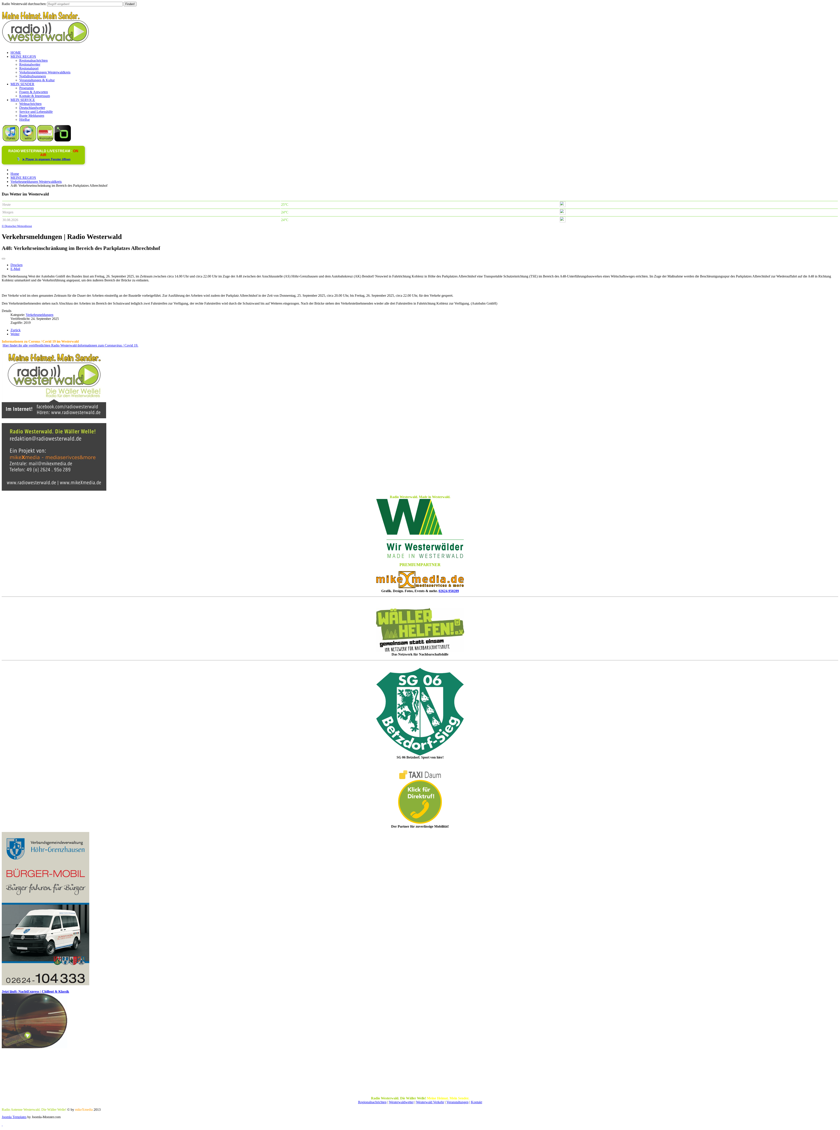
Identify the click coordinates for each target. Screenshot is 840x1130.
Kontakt (476, 1102)
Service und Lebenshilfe (36, 111)
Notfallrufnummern (32, 76)
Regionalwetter (29, 64)
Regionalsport (28, 68)
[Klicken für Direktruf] (45, 984)
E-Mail (15, 269)
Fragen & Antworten (33, 92)
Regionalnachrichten (33, 60)
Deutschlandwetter (32, 108)
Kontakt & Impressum (34, 96)
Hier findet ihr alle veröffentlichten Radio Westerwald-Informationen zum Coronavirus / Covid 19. (70, 345)
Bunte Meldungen (31, 115)
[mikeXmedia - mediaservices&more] (420, 587)
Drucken (16, 265)
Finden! (130, 4)
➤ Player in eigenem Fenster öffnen (46, 159)
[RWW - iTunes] (11, 140)
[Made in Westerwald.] (420, 557)
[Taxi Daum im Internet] (420, 778)
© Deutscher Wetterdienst (17, 226)
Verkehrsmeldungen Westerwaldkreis (44, 72)
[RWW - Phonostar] (45, 140)
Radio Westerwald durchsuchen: (24, 4)
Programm (26, 88)
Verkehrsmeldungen (39, 315)
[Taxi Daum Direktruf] (420, 822)
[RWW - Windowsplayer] (28, 140)
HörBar (24, 119)
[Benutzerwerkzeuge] (3, 258)
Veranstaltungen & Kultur (37, 80)
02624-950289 (449, 591)
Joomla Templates (14, 1117)
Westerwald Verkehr (430, 1102)
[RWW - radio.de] (62, 140)
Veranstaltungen (457, 1102)
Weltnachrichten (30, 104)
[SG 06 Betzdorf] (420, 711)
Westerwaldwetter (401, 1102)
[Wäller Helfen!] (420, 630)
